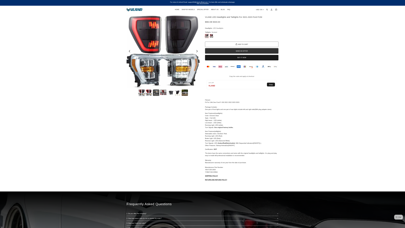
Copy (271, 84)
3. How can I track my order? (136, 223)
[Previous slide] (129, 51)
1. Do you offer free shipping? (136, 213)
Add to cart (243, 44)
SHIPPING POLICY (211, 176)
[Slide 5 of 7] (170, 93)
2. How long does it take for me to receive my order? (144, 218)
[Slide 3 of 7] (156, 93)
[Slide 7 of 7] (185, 93)
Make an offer (242, 51)
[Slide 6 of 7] (177, 93)
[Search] (267, 9)
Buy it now (241, 57)
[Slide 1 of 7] (142, 93)
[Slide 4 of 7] (163, 93)
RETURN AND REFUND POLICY (216, 180)
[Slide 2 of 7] (149, 93)
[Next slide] (197, 51)
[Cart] (276, 9)
